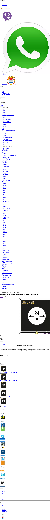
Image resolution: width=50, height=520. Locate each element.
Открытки (3, 92)
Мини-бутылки (4, 269)
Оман (4, 199)
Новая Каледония (5, 176)
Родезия (4, 228)
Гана (4, 214)
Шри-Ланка (5, 205)
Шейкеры (4, 279)
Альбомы (4, 110)
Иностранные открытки (5, 265)
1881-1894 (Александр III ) (6, 160)
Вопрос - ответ (3, 491)
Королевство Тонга (5, 174)
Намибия (4, 226)
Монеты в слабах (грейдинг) (5, 259)
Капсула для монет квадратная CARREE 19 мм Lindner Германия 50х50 (9, 396)
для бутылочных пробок (5, 111)
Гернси (4, 240)
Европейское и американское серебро (8, 140)
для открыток (4, 126)
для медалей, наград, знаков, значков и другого (8, 115)
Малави (4, 224)
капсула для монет (9, 406)
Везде (2, 87)
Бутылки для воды (5, 278)
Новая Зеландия (5, 175)
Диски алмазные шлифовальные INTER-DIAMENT (8, 285)
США (4, 132)
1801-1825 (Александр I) (6, 158)
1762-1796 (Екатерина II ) (6, 157)
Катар (4, 192)
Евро (4, 243)
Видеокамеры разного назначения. (7, 281)
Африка (3, 211)
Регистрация (3, 2)
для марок (3, 112)
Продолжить (2, 364)
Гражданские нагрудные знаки (6, 149)
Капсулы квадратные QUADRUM (7, 119)
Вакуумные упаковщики (6, 277)
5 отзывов (1, 297)
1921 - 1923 (5, 162)
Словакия (4, 254)
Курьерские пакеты (4, 288)
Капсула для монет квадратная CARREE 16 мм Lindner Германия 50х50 (9, 380)
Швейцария (5, 257)
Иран (4, 190)
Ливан (4, 195)
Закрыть (1, 488)
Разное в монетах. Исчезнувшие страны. (7, 261)
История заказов (4, 510)
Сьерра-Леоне (5, 232)
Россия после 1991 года (5, 167)
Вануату (4, 173)
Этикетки (3, 272)
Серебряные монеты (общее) (5, 258)
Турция (4, 204)
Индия (4, 187)
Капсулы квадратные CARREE (7, 118)
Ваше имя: (1, 357)
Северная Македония (6, 252)
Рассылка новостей (4, 511)
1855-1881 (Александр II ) (6, 159)
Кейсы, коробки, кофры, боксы (7, 122)
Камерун (4, 219)
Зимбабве (4, 218)
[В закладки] (0, 338)
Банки (3, 268)
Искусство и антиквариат (5, 89)
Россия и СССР (4, 133)
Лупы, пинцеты (5, 123)
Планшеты (4, 124)
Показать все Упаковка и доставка (6, 289)
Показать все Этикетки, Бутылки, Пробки (7, 273)
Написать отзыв (2, 356)
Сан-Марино (5, 251)
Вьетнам (4, 185)
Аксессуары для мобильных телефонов (7, 274)
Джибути (4, 215)
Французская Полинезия (6, 180)
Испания (4, 245)
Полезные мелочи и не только (5, 93)
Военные (3, 147)
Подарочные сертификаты (5, 504)
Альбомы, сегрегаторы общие (6, 108)
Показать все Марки (4, 145)
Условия (3, 494)
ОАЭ (4, 198)
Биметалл (4, 169)
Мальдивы (4, 197)
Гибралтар (4, 241)
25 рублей (4, 168)
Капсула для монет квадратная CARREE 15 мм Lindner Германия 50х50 (9, 372)
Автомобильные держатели (7, 275)
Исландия (4, 244)
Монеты (3, 91)
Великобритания (5, 239)
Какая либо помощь (4, 5)
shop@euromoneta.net (4, 84)
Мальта (4, 247)
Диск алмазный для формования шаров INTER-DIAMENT (9, 284)
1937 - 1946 (5, 163)
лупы (3, 128)
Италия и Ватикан (5, 246)
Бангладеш (4, 182)
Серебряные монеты (6, 170)
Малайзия (4, 196)
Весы (4, 117)
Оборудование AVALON (5, 286)
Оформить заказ (2, 105)
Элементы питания (5, 282)
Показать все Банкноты (5, 135)
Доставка (3, 493)
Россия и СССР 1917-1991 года (6, 161)
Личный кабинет (4, 509)
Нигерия (4, 227)
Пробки (3, 271)
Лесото (4, 221)
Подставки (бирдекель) (5, 270)
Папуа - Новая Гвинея (6, 177)
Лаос (4, 194)
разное (3, 129)
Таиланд (4, 203)
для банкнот (3, 109)
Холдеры (4, 125)
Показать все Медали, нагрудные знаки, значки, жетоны (9, 155)
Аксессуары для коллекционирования (6, 88)
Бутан (4, 184)
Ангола (4, 212)
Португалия (5, 249)
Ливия (4, 222)
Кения (4, 220)
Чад (4, 235)
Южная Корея (5, 206)
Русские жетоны (4, 153)
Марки (2, 90)
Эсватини (4, 236)
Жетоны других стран (5, 150)
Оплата (3, 492)
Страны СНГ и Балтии (5, 171)
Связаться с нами (4, 498)
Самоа (4, 178)
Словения (4, 255)
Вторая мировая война (6, 148)
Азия (2, 181)
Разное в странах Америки (6, 208)
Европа (3, 238)
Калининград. (17, 84)
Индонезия (4, 188)
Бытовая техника (4, 276)
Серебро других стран (6, 142)
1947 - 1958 (5, 164)
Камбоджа (4, 191)
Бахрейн (4, 183)
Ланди (4, 262)
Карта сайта (3, 499)
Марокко (4, 225)
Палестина (4, 200)
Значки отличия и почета (6, 154)
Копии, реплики (4, 151)
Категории (2, 106)
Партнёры (3, 505)
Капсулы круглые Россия (6, 121)
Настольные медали (4, 152)
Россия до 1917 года (4, 156)
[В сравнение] (1, 338)
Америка (3, 207)
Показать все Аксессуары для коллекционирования (8, 130)
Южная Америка (5, 210)
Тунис (4, 233)
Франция (4, 256)
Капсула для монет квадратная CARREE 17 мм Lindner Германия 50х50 (9, 388)
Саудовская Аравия (6, 201)
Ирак (4, 189)
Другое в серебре (5, 139)
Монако (4, 248)
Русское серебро (5, 141)
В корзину (2, 341)
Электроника (4, 280)
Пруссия (4, 266)
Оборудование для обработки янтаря (6, 94)
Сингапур (4, 202)
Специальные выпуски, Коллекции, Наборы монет (8, 263)
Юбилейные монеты (6, 166)
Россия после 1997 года (6, 134)
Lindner (3, 406)
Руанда (4, 229)
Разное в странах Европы (6, 250)
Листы (4, 114)
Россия (3, 144)
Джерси (4, 242)
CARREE (5, 406)
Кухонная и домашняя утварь (6, 136)
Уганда (4, 234)
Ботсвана (4, 213)
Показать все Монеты (4, 264)
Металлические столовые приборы (7, 137)
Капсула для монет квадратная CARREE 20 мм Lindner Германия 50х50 (9, 404)
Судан (4, 231)
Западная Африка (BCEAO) (7, 217)
